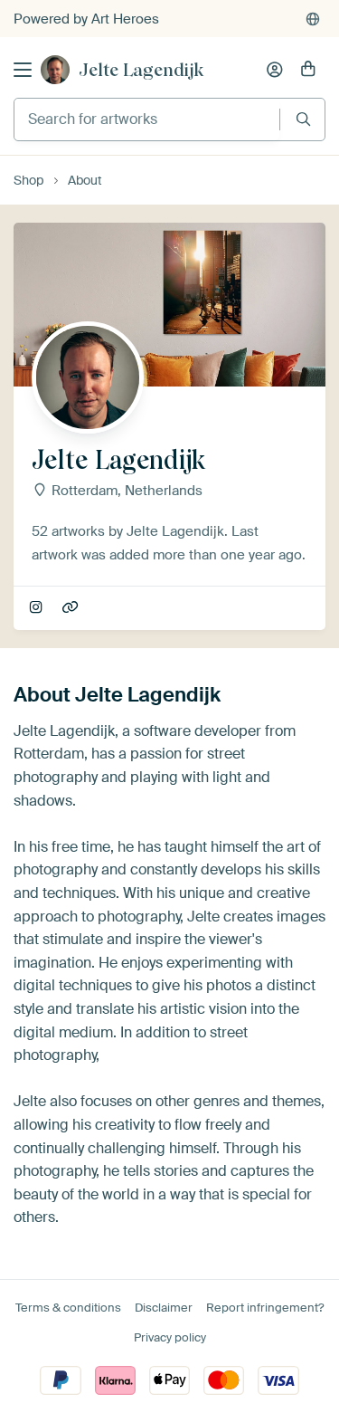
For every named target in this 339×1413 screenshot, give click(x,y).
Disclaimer (164, 1307)
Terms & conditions (68, 1307)
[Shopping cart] (308, 70)
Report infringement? (265, 1307)
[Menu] (22, 69)
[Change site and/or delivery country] (312, 19)
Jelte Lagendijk (141, 70)
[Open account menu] (275, 70)
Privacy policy (170, 1337)
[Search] (303, 119)
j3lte (37, 608)
